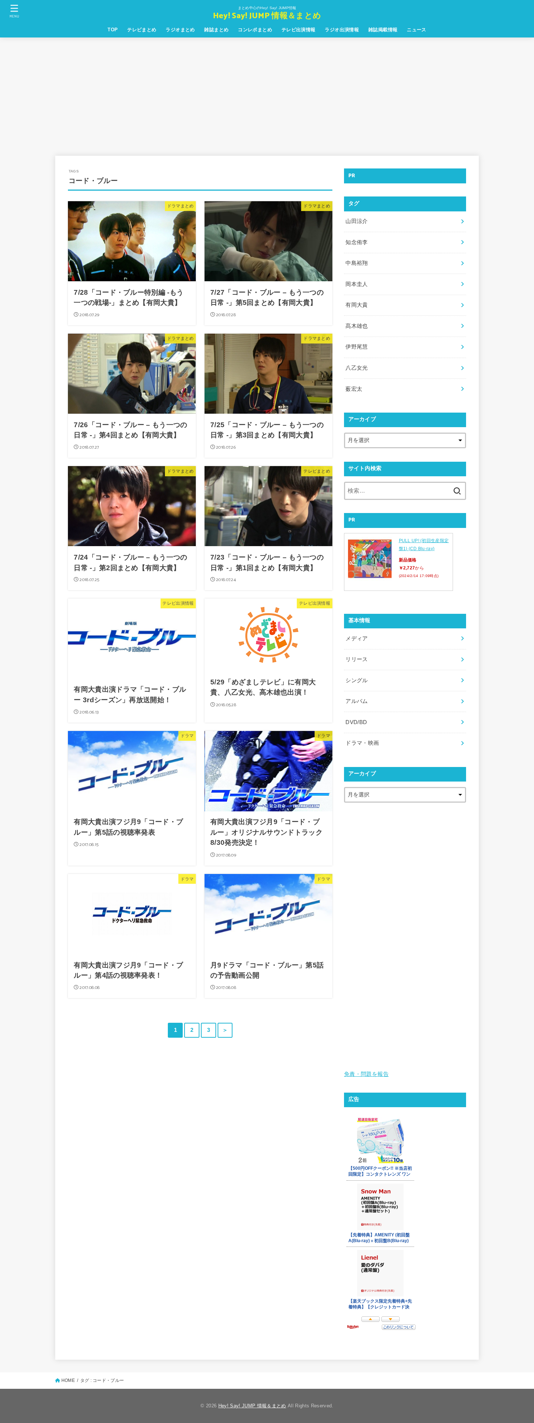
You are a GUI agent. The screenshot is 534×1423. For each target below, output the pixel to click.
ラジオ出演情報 (342, 29)
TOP (113, 29)
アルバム (356, 701)
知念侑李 (356, 242)
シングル (356, 680)
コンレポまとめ (255, 29)
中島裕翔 (356, 263)
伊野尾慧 (356, 347)
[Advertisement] (267, 92)
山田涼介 (356, 221)
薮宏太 (353, 389)
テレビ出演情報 (299, 29)
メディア (356, 638)
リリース (356, 659)
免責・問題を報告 (366, 1074)
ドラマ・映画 (362, 743)
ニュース (416, 29)
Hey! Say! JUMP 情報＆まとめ (267, 16)
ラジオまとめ (180, 29)
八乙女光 (356, 368)
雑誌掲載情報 (382, 29)
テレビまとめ (141, 29)
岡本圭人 (356, 284)
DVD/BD (356, 722)
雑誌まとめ (216, 29)
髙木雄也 (356, 326)
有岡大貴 (356, 305)
